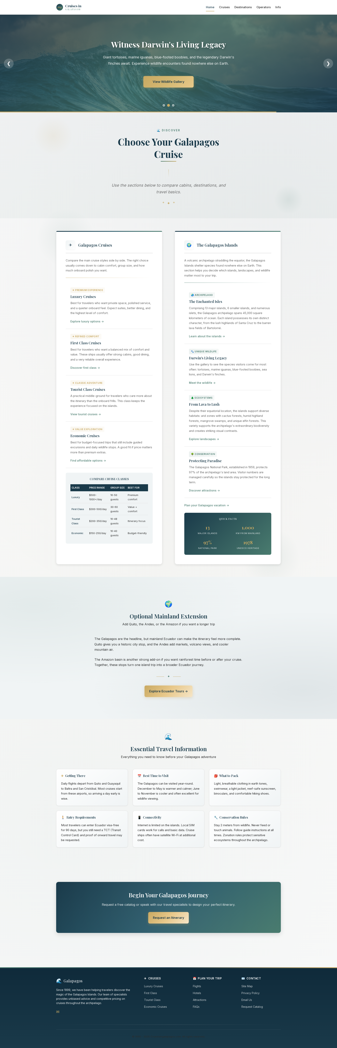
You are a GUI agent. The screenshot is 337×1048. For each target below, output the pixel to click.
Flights (197, 986)
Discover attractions (204, 490)
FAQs (196, 1006)
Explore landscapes (204, 439)
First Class (78, 509)
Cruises (224, 7)
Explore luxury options (87, 321)
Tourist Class (152, 999)
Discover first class (85, 367)
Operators (263, 7)
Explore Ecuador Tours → (168, 691)
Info (278, 7)
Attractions (199, 999)
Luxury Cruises (83, 296)
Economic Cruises (84, 435)
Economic (77, 533)
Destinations (243, 7)
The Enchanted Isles (205, 301)
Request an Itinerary (168, 82)
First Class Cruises (85, 343)
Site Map (247, 986)
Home (210, 7)
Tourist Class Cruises (87, 389)
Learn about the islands (207, 336)
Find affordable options (88, 460)
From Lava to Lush (204, 404)
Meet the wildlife (202, 382)
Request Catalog (252, 1006)
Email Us (246, 999)
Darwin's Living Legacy (208, 358)
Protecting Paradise (205, 460)
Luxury (76, 497)
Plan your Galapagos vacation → (206, 505)
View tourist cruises (85, 414)
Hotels (197, 993)
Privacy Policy (250, 993)
